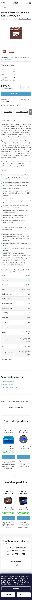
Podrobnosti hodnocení (25, 19)
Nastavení (16, 588)
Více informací (7, 59)
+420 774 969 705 (17, 554)
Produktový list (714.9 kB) (10, 387)
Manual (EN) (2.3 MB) (9, 384)
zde (22, 584)
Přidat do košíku (16, 94)
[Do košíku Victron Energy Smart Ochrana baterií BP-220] (8, 457)
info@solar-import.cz (18, 548)
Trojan (7, 101)
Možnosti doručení (8, 65)
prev (1, 446)
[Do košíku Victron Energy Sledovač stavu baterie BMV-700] (23, 457)
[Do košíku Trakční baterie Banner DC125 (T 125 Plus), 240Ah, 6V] (8, 518)
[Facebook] (16, 565)
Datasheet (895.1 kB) (9, 381)
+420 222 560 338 (17, 551)
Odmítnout (8, 594)
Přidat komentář (16, 407)
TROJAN (27, 280)
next (30, 446)
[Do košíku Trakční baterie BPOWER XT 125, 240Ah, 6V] (23, 518)
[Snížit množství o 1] (22, 87)
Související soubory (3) (22, 112)
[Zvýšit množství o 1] (28, 87)
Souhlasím (23, 595)
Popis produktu (8, 112)
